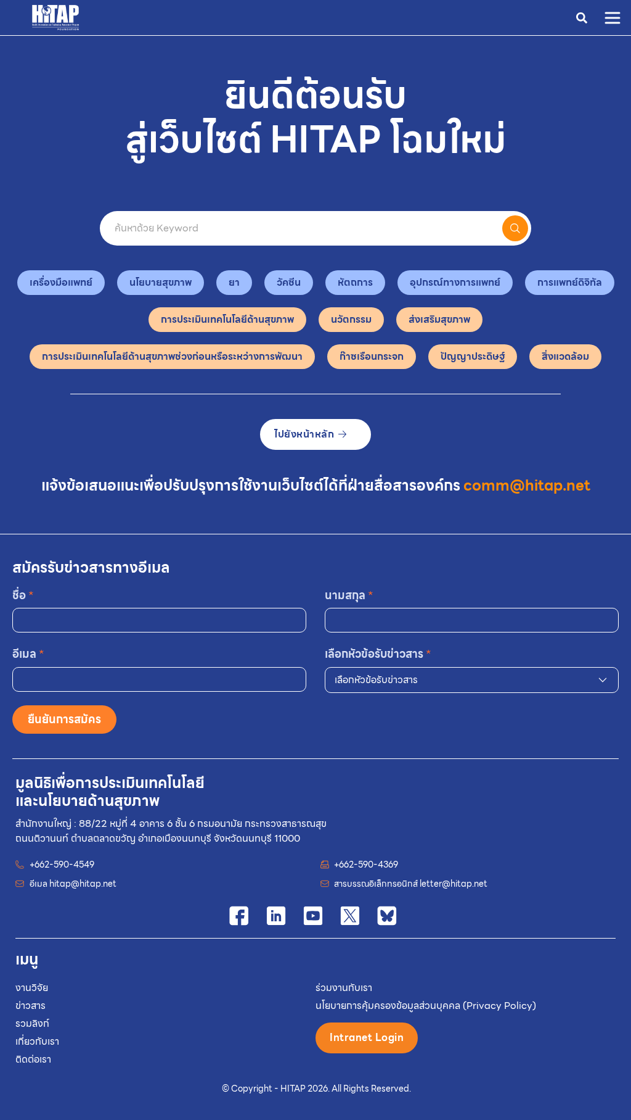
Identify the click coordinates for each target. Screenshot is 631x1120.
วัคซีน (289, 282)
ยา (234, 282)
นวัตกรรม (351, 319)
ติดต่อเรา (33, 1059)
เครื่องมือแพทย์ (61, 282)
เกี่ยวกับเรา (37, 1041)
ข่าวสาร (30, 1005)
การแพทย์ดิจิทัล (569, 282)
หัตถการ (355, 282)
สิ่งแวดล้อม (565, 356)
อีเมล (28, 654)
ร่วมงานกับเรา (344, 987)
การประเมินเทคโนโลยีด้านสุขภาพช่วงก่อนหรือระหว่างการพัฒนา (172, 356)
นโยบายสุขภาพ (160, 282)
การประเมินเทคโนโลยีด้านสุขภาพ (227, 319)
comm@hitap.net (526, 485)
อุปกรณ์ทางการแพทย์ (455, 282)
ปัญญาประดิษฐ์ (473, 356)
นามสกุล (349, 595)
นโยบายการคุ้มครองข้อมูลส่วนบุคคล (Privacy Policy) (426, 1005)
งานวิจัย (31, 987)
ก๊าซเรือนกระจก (372, 356)
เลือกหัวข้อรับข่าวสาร (378, 654)
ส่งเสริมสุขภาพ (439, 319)
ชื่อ (23, 595)
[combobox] (472, 680)
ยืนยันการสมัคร (64, 719)
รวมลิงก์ (32, 1023)
